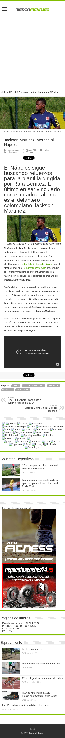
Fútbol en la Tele (11, 628)
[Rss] (30, 729)
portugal (22, 390)
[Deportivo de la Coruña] (49, 426)
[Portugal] (38, 444)
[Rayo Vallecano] (22, 432)
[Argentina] (15, 444)
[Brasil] (27, 444)
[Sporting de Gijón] (31, 435)
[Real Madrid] (41, 432)
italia (16, 386)
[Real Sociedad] (11, 435)
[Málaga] (7, 432)
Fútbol (12, 92)
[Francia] (56, 441)
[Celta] (31, 426)
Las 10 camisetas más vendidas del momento (26, 705)
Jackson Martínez (34, 386)
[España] (9, 441)
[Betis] (14, 426)
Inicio (3, 92)
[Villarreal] (21, 438)
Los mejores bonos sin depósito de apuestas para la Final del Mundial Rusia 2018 (40, 483)
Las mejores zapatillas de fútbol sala (41, 663)
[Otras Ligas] (32, 447)
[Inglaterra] (21, 441)
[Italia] (46, 441)
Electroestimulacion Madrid (16, 508)
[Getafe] (16, 429)
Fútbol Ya (7, 631)
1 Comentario (13, 152)
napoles (53, 386)
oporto (7, 390)
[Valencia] (8, 438)
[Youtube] (34, 729)
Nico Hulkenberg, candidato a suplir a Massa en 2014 (24, 400)
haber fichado (37, 264)
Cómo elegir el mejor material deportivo (42, 678)
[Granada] (28, 429)
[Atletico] (22, 423)
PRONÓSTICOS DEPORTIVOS (19, 626)
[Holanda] (50, 444)
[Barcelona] (35, 423)
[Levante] (56, 429)
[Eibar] (6, 429)
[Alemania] (35, 441)
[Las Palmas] (42, 429)
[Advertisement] (32, 54)
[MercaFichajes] (32, 8)
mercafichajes (13, 150)
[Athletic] (11, 423)
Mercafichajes (36, 733)
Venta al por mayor (32, 649)
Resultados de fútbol (13, 623)
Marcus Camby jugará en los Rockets (41, 408)
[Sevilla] (48, 435)
